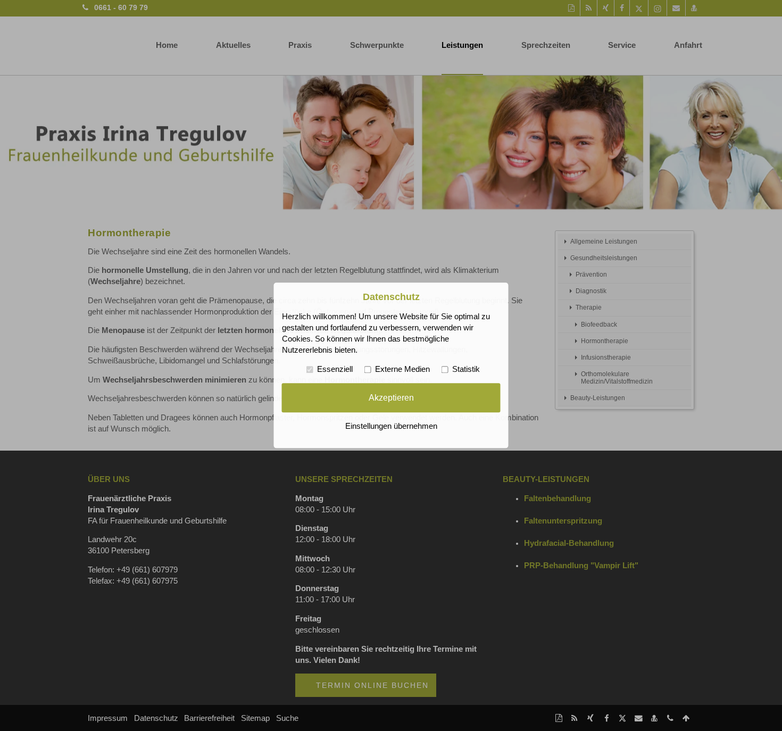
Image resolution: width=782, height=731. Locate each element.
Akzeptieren (391, 397)
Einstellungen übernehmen (391, 426)
